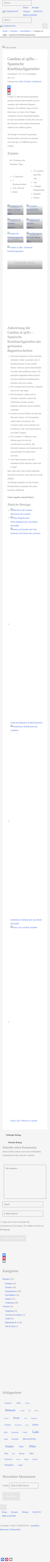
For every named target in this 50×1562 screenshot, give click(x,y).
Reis (6, 1453)
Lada (35, 1432)
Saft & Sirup (10, 1326)
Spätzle (35, 1459)
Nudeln (9, 1446)
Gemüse (7, 1425)
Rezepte (14, 31)
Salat (31, 1453)
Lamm (6, 1439)
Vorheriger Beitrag (13, 1135)
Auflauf (27, 1403)
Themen (6, 1306)
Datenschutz (15, 1529)
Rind (13, 1453)
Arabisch (8, 1403)
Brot (21, 81)
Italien (35, 1424)
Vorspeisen (9, 1303)
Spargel (26, 1459)
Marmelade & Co (12, 1322)
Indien (26, 1425)
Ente (36, 1411)
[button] (25, 8)
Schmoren (8, 1459)
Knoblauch (36, 81)
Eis (30, 1411)
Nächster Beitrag (15, 1142)
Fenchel (6, 1418)
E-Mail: (6, 1485)
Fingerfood (9, 1311)
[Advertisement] (25, 295)
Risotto (22, 1453)
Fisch (16, 1418)
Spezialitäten (25, 31)
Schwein (18, 1459)
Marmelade (15, 1439)
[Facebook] (24, 87)
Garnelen (27, 81)
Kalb (5, 1432)
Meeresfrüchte (29, 1439)
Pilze (32, 1446)
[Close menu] (3, 1507)
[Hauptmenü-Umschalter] (44, 26)
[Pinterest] (24, 90)
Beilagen (8, 1283)
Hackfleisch (18, 1425)
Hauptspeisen (10, 1291)
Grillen (8, 1318)
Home (5, 31)
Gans (25, 1418)
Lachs (25, 1432)
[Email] (24, 93)
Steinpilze (9, 1465)
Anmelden (35, 1526)
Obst (21, 1446)
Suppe (20, 1465)
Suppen (8, 1299)
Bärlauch (10, 1410)
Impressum (4, 1529)
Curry (22, 1411)
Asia (18, 1403)
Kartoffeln (15, 1432)
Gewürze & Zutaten (13, 1315)
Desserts (8, 1287)
